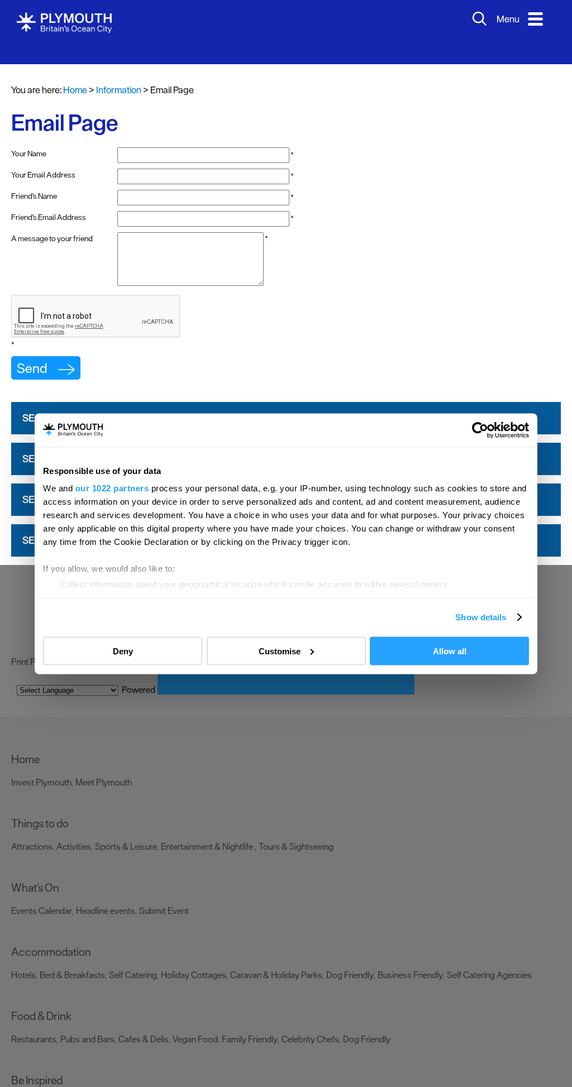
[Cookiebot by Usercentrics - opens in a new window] (480, 430)
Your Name (28, 137)
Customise (280, 650)
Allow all (449, 650)
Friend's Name (34, 179)
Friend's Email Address (48, 200)
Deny (123, 650)
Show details (480, 617)
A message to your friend (52, 222)
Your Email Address (43, 158)
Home (75, 73)
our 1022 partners (112, 488)
